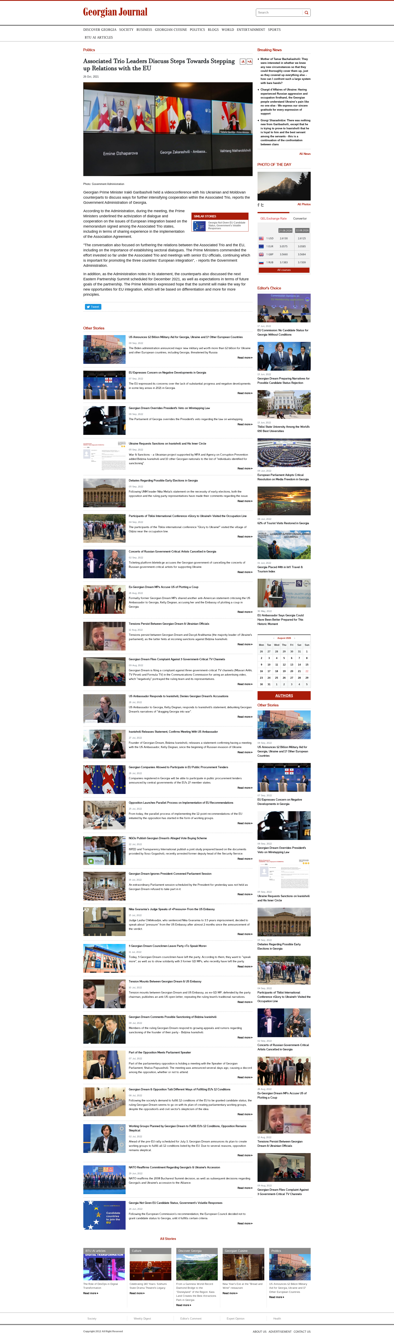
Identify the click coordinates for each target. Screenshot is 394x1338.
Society (126, 29)
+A (249, 61)
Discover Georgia (99, 29)
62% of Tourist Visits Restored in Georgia (283, 523)
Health (277, 1318)
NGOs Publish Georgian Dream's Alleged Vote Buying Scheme (168, 838)
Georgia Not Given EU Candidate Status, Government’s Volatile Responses (226, 225)
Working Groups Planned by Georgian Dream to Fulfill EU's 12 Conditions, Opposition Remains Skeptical (187, 1128)
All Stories (168, 1239)
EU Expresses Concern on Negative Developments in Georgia (167, 372)
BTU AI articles (99, 37)
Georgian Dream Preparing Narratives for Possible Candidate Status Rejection (284, 380)
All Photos (304, 204)
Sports (274, 29)
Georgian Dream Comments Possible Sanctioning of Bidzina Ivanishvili (172, 1017)
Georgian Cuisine (171, 29)
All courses (284, 269)
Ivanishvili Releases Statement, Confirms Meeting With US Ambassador (173, 732)
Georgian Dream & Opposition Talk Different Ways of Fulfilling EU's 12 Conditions (179, 1089)
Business (144, 29)
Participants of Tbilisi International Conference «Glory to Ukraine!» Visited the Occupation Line (188, 516)
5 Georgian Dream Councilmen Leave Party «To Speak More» (168, 946)
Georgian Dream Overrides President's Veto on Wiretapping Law (169, 408)
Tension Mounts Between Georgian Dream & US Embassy (165, 981)
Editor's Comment (191, 1318)
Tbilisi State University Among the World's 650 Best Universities (284, 429)
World (228, 29)
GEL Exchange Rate (273, 218)
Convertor (300, 218)
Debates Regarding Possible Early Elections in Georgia (163, 480)
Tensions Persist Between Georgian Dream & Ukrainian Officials (169, 624)
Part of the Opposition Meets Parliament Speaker (160, 1052)
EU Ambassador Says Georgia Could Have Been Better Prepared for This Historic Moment (281, 619)
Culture (136, 1251)
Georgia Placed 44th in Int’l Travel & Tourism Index (280, 569)
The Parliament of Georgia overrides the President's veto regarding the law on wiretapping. (186, 419)
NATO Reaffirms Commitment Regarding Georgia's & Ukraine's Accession (174, 1167)
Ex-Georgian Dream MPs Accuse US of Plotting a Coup (163, 587)
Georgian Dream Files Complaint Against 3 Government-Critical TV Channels (177, 659)
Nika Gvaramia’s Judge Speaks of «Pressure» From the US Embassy (172, 909)
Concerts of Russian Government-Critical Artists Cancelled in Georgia (172, 551)
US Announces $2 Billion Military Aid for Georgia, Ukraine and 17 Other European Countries (186, 337)
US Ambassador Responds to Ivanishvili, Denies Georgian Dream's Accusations (178, 696)
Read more (244, 358)
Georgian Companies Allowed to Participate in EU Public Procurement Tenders (178, 767)
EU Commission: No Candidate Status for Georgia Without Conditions (283, 332)
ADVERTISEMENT (280, 1331)
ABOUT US (260, 1331)
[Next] (294, 638)
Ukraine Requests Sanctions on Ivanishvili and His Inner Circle (167, 443)
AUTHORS (284, 695)
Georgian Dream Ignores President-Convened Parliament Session (170, 874)
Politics (197, 29)
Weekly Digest (142, 1318)
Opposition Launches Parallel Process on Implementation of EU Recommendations (181, 803)
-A (242, 61)
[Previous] (273, 638)
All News (305, 154)
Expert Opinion (235, 1318)
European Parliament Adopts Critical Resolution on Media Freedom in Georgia (283, 477)
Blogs (213, 29)
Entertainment (251, 29)
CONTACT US (302, 1331)
